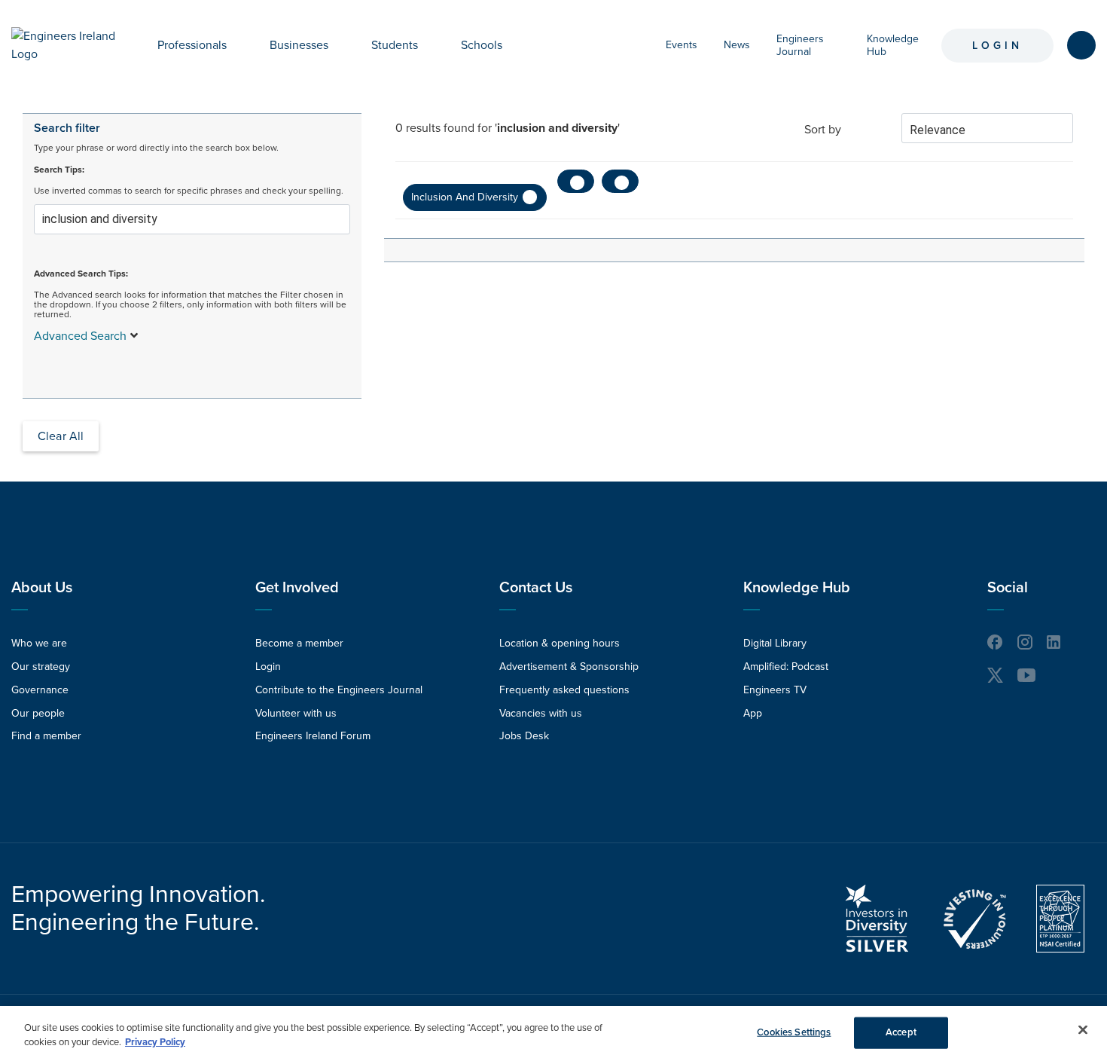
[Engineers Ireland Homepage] (67, 45)
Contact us (535, 588)
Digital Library (775, 643)
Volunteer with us (296, 713)
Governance (40, 689)
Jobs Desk (524, 735)
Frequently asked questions (564, 689)
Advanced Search (80, 336)
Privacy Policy (155, 1042)
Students (394, 45)
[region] (553, 1032)
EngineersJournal (800, 45)
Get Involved (297, 588)
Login (997, 45)
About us (41, 588)
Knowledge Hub (796, 588)
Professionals (192, 45)
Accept (901, 1032)
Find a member (46, 735)
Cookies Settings (794, 1032)
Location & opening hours (559, 643)
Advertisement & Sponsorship (569, 666)
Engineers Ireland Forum (313, 735)
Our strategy (40, 666)
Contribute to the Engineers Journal (338, 689)
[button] (237, 45)
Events (681, 44)
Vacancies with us (540, 713)
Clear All (61, 436)
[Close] (1082, 1030)
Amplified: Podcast (785, 666)
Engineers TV (775, 689)
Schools (481, 45)
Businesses (299, 45)
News (737, 44)
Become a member (299, 643)
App (752, 713)
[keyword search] (1081, 45)
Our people (38, 713)
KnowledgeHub (893, 45)
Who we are (39, 643)
